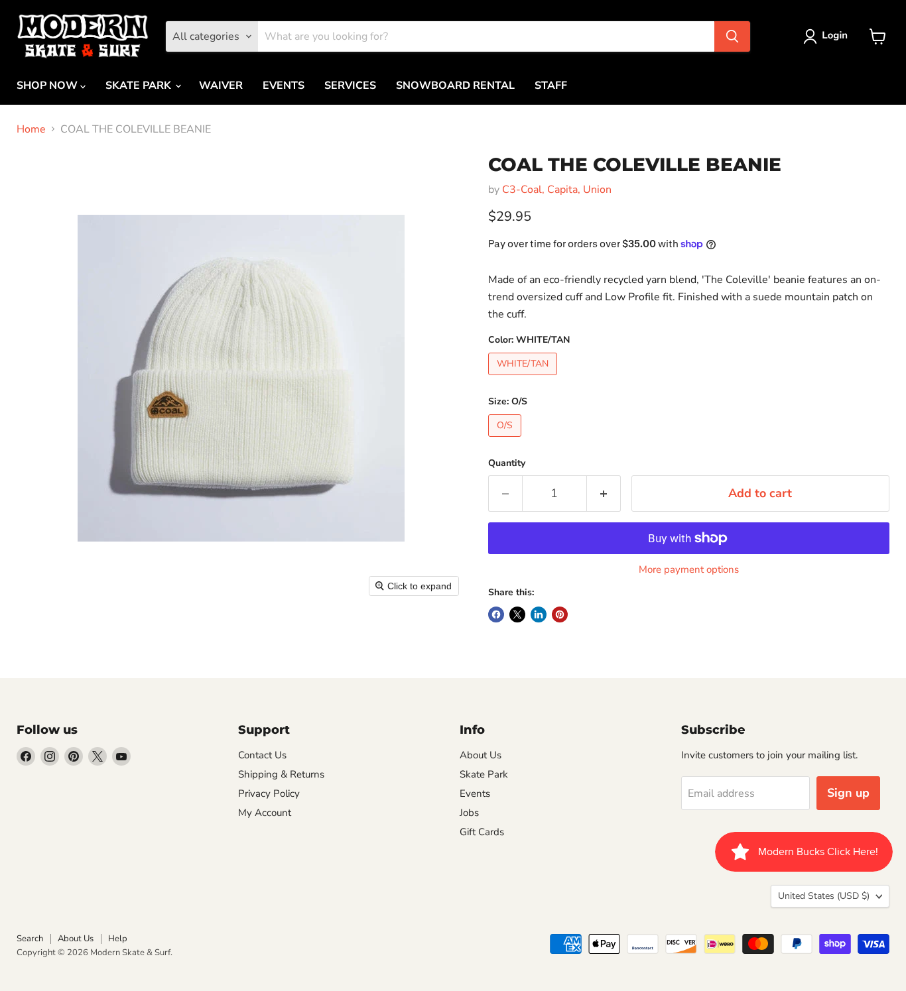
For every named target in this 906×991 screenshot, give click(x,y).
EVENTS (283, 85)
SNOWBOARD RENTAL (455, 85)
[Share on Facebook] (496, 614)
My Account (264, 812)
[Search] (732, 36)
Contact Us (262, 755)
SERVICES (350, 85)
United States (824, 896)
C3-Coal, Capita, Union (557, 189)
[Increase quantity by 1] (604, 493)
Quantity (506, 463)
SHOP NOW (48, 85)
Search (30, 939)
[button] (828, 36)
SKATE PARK (139, 85)
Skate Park (484, 774)
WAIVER (221, 85)
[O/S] (506, 440)
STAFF (551, 85)
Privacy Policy (269, 793)
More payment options (689, 569)
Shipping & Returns (281, 774)
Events (475, 793)
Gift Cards (482, 832)
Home (31, 129)
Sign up (848, 793)
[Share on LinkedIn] (539, 614)
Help (117, 939)
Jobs (469, 812)
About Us (480, 755)
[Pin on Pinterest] (560, 614)
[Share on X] (517, 614)
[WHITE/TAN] (524, 378)
